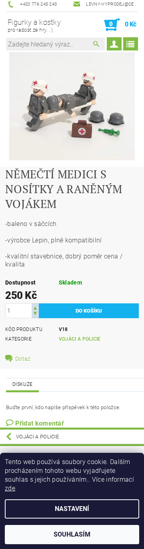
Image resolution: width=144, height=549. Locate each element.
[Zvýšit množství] (35, 307)
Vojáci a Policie (80, 339)
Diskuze (22, 384)
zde (10, 488)
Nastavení (72, 509)
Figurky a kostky (34, 25)
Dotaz (23, 358)
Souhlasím (72, 534)
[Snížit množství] (35, 314)
